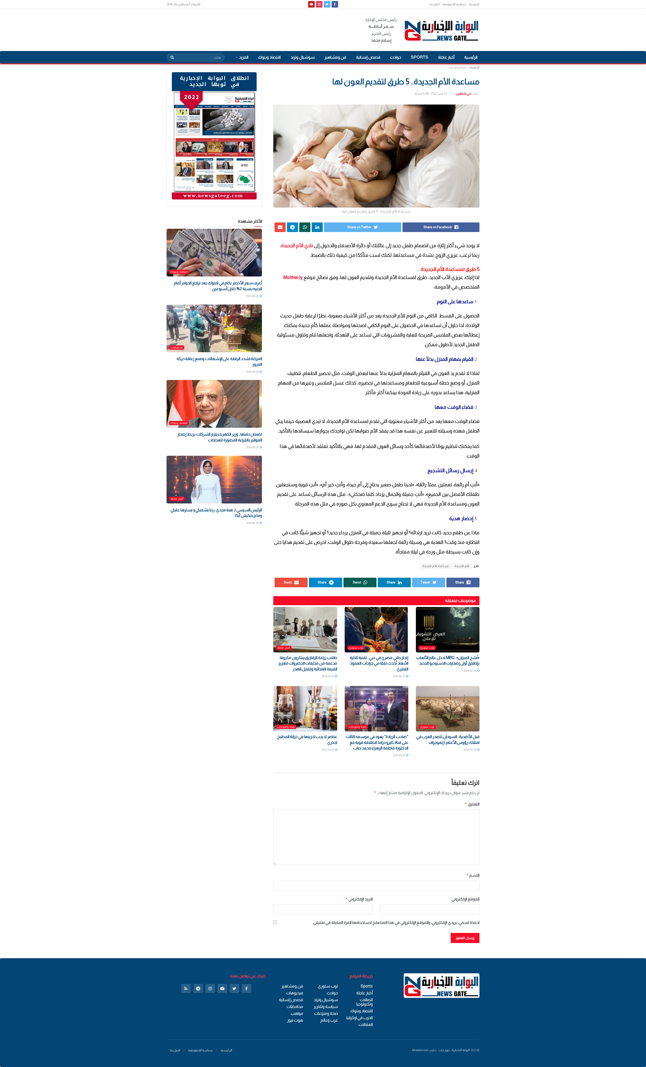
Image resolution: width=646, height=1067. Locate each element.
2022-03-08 (328, 749)
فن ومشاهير (335, 57)
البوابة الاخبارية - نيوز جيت (454, 1050)
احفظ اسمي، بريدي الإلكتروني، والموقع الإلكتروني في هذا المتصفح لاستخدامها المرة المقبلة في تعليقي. (395, 922)
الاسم (472, 875)
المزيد (243, 57)
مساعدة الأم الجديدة (435, 566)
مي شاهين (463, 93)
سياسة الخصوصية (454, 4)
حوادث (395, 57)
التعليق (472, 804)
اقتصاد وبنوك (269, 57)
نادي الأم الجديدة (297, 245)
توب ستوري (427, 647)
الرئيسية (474, 4)
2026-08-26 (470, 670)
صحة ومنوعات (457, 67)
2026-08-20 (399, 676)
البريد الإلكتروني (358, 899)
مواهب (297, 1013)
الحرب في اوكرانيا (359, 1017)
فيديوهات (294, 993)
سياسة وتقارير (326, 1006)
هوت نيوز (295, 1020)
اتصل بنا (435, 4)
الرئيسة (474, 67)
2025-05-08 (399, 755)
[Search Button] (171, 57)
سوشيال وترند (302, 57)
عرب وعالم (329, 1020)
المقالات (366, 1024)
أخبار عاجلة (446, 57)
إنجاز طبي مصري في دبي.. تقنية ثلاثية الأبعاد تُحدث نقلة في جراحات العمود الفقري (379, 663)
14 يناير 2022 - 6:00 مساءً (431, 93)
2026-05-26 (470, 749)
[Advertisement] (258, 29)
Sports (419, 57)
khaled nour (420, 1050)
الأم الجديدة (461, 566)
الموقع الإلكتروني (465, 899)
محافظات (177, 347)
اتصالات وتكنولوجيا (364, 1002)
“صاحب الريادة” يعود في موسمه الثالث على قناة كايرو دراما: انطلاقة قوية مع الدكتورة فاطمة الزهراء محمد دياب (377, 742)
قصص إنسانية (368, 57)
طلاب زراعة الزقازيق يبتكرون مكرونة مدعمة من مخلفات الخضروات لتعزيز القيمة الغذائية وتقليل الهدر (307, 663)
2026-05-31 (328, 676)
